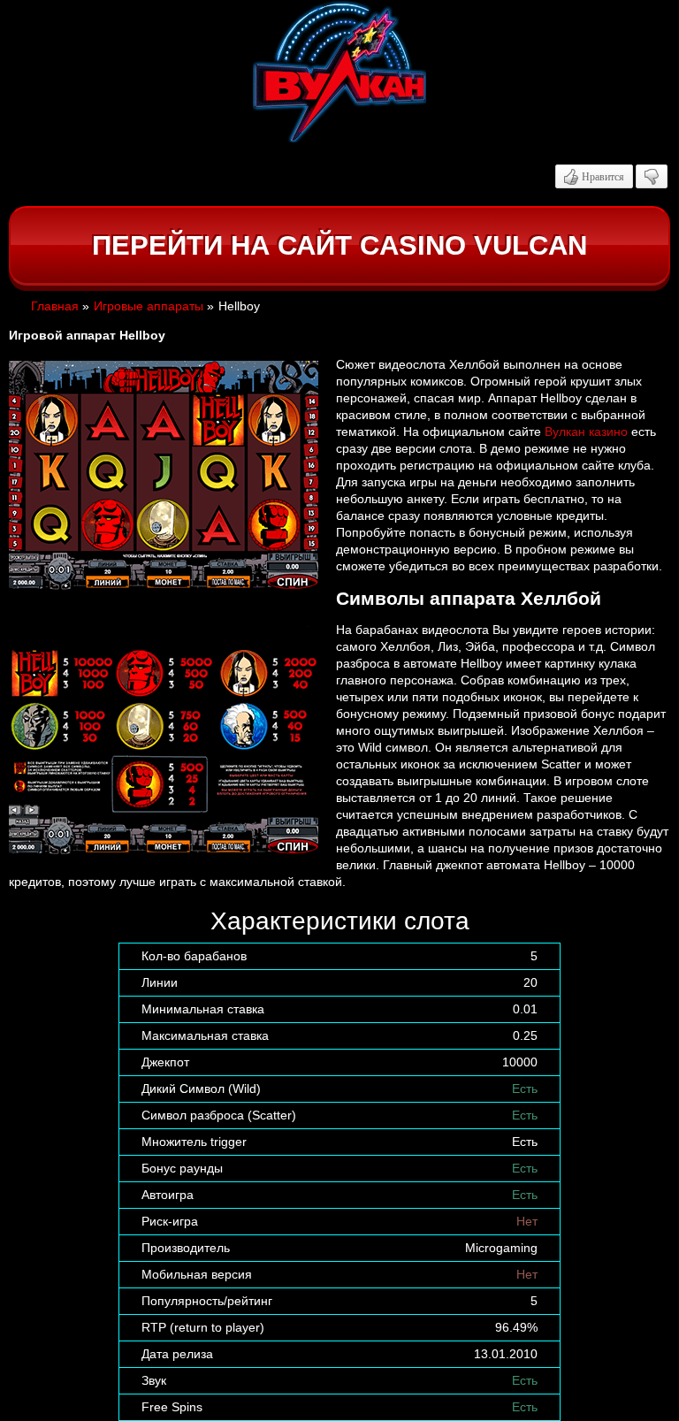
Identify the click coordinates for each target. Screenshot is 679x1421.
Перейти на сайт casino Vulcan (339, 245)
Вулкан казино (586, 431)
